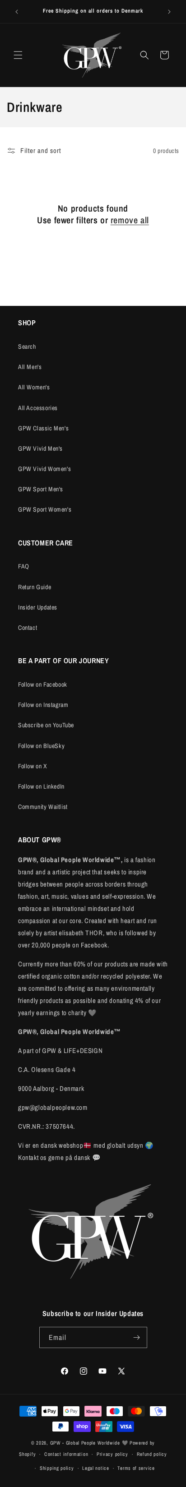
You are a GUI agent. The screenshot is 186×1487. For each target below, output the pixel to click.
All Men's (30, 367)
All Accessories (38, 408)
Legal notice (95, 1468)
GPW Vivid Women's (44, 469)
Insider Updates (37, 607)
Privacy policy (112, 1454)
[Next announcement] (169, 12)
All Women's (34, 387)
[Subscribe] (137, 1337)
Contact (27, 627)
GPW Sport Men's (40, 489)
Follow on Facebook (42, 684)
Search (27, 346)
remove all (130, 220)
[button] (18, 55)
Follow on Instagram (43, 705)
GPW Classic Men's (43, 428)
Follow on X (32, 766)
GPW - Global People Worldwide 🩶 (89, 1443)
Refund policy (152, 1454)
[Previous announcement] (17, 12)
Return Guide (34, 587)
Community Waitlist (43, 807)
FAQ (23, 566)
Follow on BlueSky (41, 746)
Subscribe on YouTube (46, 725)
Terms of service (135, 1468)
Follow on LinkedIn (41, 786)
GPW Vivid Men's (40, 448)
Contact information (66, 1454)
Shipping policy (57, 1468)
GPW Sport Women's (44, 509)
